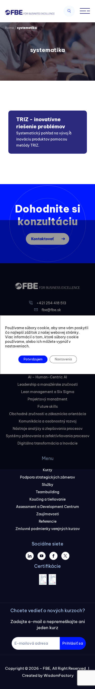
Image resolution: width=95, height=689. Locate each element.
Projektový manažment (47, 399)
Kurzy (47, 470)
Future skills (47, 406)
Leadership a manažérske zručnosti (47, 384)
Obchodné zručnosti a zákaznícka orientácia (47, 414)
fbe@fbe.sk (51, 310)
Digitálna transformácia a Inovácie (47, 443)
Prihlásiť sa (72, 643)
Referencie (47, 521)
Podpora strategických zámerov (47, 477)
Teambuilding (47, 492)
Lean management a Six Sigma (47, 392)
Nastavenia (63, 359)
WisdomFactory (59, 675)
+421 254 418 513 (51, 303)
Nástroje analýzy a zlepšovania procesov (48, 428)
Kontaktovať (42, 239)
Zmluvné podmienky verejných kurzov (47, 528)
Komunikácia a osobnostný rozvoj (48, 421)
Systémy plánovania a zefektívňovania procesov (47, 436)
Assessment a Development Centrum (47, 506)
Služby (47, 484)
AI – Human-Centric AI (47, 377)
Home (9, 28)
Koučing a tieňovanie (47, 499)
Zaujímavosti (47, 514)
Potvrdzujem (32, 359)
